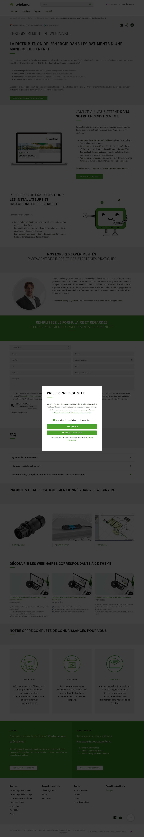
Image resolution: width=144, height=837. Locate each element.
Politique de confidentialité (62, 413)
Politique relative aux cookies (81, 413)
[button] (72, 426)
